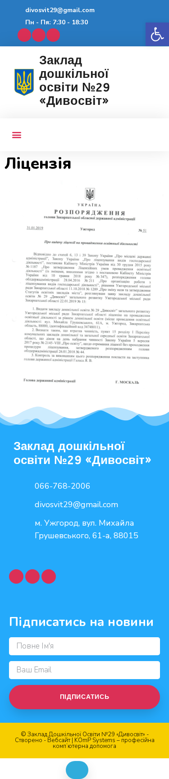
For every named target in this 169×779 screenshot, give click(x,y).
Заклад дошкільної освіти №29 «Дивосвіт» (74, 80)
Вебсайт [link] (58, 740)
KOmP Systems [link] (94, 740)
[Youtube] (39, 35)
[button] (157, 34)
